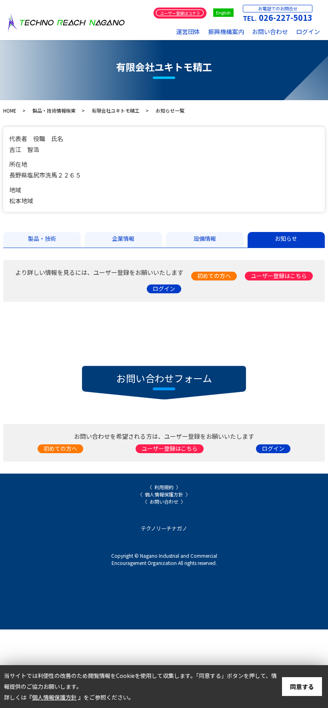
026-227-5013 (285, 17)
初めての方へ (214, 276)
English (223, 12)
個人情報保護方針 (164, 494)
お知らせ (286, 238)
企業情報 (123, 238)
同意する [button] (302, 686)
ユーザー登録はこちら (279, 276)
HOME (9, 110)
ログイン (308, 31)
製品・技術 (42, 238)
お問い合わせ (270, 31)
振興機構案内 (226, 31)
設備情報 (205, 238)
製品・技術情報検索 (54, 110)
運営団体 (188, 31)
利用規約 (164, 487)
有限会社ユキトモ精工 (116, 110)
